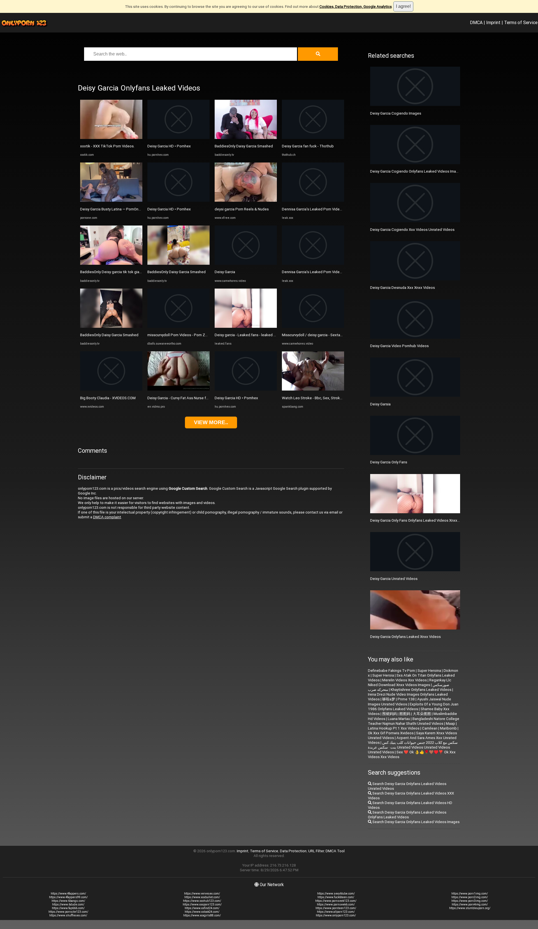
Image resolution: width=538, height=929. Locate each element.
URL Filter (316, 851)
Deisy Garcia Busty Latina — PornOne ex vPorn (118, 209)
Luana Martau (399, 718)
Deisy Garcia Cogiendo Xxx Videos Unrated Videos (412, 229)
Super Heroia (383, 675)
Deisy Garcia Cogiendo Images (395, 113)
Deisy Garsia (380, 404)
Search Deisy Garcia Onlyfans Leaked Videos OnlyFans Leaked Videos (407, 814)
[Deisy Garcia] (246, 263)
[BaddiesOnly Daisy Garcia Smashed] (111, 326)
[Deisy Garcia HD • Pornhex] (178, 137)
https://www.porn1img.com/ (469, 893)
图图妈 (404, 713)
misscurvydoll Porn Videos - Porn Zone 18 (182, 335)
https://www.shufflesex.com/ (68, 915)
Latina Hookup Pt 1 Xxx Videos (393, 728)
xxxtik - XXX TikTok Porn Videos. (107, 146)
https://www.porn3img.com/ (469, 901)
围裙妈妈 (389, 713)
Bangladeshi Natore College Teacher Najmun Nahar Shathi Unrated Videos (413, 721)
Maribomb (448, 728)
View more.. (211, 422)
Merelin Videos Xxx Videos (404, 680)
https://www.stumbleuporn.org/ (469, 908)
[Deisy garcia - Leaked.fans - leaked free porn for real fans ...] (246, 326)
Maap (450, 723)
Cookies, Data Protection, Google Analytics (355, 6)
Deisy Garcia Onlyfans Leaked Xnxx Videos (405, 636)
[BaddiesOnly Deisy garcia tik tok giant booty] (111, 263)
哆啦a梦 (388, 699)
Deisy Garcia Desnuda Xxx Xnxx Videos (402, 287)
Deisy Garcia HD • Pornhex (169, 146)
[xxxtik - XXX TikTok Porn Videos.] (111, 137)
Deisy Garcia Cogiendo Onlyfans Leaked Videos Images (416, 171)
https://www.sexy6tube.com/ (336, 893)
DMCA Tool (335, 851)
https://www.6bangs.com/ (68, 901)
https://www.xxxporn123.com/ (202, 904)
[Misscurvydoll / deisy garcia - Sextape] (313, 326)
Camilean (429, 728)
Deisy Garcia (225, 272)
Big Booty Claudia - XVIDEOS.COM (108, 398)
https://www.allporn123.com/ (336, 912)
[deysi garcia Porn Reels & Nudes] (246, 200)
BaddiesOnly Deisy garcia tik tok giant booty (116, 272)
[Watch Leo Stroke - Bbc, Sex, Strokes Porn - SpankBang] (313, 389)
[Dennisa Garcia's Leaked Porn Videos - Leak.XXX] (313, 200)
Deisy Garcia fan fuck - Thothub (308, 146)
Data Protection (293, 851)
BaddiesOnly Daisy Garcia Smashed (109, 335)
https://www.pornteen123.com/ (336, 908)
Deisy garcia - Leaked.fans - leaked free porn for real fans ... (264, 335)
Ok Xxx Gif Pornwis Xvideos (391, 733)
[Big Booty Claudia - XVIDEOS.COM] (111, 389)
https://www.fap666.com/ (68, 908)
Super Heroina (429, 670)
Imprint (493, 22)
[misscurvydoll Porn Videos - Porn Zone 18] (178, 326)
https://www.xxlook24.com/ (202, 912)
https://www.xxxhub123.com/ (202, 901)
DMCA (476, 22)
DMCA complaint (107, 517)
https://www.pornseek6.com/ (336, 904)
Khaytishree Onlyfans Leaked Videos (421, 689)
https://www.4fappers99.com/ (68, 897)
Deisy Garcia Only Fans (388, 462)
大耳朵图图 (422, 713)
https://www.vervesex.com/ (202, 893)
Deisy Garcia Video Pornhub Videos (399, 345)
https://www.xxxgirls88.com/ (202, 915)
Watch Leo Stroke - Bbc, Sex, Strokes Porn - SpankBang (328, 398)
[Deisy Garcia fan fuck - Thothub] (313, 137)
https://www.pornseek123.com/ (335, 901)
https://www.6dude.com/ (68, 904)
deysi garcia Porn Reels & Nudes (242, 209)
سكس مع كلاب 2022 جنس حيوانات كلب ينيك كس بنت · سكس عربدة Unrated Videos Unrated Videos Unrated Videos (413, 747)
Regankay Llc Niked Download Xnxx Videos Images (409, 682)
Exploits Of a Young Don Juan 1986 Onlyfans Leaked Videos (413, 706)
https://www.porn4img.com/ (470, 904)
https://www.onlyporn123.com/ (336, 915)
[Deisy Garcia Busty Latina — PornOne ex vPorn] (111, 200)
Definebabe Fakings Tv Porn (391, 670)
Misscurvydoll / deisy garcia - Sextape (313, 335)
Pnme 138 (406, 699)
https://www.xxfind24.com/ (202, 908)
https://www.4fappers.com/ (68, 893)
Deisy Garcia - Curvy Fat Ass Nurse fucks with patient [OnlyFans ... (200, 398)
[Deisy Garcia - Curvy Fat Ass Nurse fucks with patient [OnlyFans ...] (178, 389)
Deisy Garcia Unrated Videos (394, 578)
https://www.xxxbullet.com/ (202, 897)
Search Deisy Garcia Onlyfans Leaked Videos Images (416, 821)
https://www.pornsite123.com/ (68, 912)
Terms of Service (520, 22)
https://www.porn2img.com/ (469, 897)
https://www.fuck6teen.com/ (335, 897)
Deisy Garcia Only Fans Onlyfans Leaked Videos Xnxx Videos (420, 520)
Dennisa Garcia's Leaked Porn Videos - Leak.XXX (322, 209)
